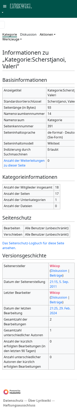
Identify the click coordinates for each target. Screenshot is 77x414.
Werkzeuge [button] (10, 39)
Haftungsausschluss (19, 405)
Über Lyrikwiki (39, 400)
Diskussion (28, 34)
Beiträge (56, 275)
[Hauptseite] (40, 5)
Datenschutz (13, 400)
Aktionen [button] (46, 34)
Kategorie (9, 34)
